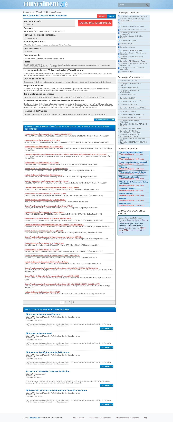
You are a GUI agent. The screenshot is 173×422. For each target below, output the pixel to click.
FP (121, 23)
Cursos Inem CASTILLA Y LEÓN (131, 101)
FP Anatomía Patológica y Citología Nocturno (47, 352)
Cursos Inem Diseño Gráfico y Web (132, 26)
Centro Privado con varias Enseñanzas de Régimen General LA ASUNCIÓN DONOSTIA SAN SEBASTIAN (62, 284)
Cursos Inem (28, 12)
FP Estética (123, 167)
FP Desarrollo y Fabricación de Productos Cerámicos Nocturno (56, 390)
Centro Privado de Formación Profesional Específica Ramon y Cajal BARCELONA (54, 225)
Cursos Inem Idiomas (127, 47)
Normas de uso (78, 418)
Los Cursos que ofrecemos (100, 418)
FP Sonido (122, 198)
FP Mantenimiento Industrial (129, 177)
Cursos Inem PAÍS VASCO (129, 95)
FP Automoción (124, 157)
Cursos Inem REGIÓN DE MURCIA (132, 114)
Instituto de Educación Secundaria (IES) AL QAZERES (44, 231)
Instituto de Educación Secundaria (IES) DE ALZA (42, 292)
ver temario (106, 328)
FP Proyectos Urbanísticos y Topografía (133, 162)
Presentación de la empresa (127, 418)
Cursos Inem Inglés (126, 44)
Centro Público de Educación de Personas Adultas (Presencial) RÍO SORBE (52, 276)
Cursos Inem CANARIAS (128, 105)
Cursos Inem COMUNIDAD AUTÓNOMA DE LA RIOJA (129, 135)
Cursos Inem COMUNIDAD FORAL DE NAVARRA (133, 125)
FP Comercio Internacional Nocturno (43, 314)
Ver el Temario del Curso (104, 120)
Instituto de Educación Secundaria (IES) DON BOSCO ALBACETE (48, 134)
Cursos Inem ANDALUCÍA (129, 88)
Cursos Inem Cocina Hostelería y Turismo (131, 37)
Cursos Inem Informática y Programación (129, 33)
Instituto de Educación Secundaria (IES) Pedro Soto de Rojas (46, 262)
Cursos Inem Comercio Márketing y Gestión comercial (132, 20)
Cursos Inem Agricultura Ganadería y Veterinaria (132, 68)
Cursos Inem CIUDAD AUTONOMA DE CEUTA (133, 139)
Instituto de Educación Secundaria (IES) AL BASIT (42, 140)
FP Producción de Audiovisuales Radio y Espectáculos (133, 183)
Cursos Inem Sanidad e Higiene (131, 50)
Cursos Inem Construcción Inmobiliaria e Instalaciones (133, 64)
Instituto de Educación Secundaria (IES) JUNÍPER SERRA (45, 194)
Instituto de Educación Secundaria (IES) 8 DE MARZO (44, 147)
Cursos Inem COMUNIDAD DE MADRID (130, 84)
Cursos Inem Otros (126, 72)
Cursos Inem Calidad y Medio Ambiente (133, 16)
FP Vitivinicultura (125, 203)
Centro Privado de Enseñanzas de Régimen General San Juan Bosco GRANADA (54, 237)
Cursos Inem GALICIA (127, 98)
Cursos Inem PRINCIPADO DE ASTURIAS (130, 121)
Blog (145, 418)
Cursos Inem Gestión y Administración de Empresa (133, 54)
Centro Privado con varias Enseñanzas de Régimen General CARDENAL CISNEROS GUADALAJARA (61, 268)
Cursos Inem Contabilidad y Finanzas (133, 30)
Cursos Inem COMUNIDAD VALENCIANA (129, 91)
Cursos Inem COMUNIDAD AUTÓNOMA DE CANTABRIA (130, 132)
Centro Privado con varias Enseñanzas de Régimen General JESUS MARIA (52, 187)
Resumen (102, 16)
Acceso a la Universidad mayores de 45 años (47, 371)
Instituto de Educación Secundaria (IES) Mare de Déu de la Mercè (48, 218)
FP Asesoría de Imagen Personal (130, 152)
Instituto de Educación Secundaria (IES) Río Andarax (43, 175)
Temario (111, 16)
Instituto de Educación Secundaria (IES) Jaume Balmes (44, 212)
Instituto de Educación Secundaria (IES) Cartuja (42, 249)
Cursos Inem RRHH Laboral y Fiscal (132, 61)
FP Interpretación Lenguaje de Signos (132, 172)
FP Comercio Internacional (39, 333)
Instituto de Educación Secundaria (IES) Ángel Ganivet (44, 243)
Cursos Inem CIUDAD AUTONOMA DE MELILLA (133, 143)
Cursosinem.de (34, 417)
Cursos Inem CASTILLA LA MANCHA (133, 108)
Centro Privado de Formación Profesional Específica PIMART (47, 181)
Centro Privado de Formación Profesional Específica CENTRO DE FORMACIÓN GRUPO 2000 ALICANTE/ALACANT (66, 154)
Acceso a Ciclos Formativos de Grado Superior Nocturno (131, 227)
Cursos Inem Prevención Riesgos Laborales (131, 57)
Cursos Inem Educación (128, 40)
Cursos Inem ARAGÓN (128, 111)
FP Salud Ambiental (126, 194)
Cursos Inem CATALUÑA (128, 81)
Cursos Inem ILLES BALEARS (130, 118)
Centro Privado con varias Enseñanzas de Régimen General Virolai (49, 206)
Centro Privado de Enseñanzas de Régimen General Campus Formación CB (52, 256)
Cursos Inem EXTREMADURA (130, 128)
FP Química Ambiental (127, 189)
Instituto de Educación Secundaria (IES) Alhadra (42, 162)
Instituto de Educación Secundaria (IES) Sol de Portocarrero (46, 169)
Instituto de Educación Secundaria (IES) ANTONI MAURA (45, 200)
